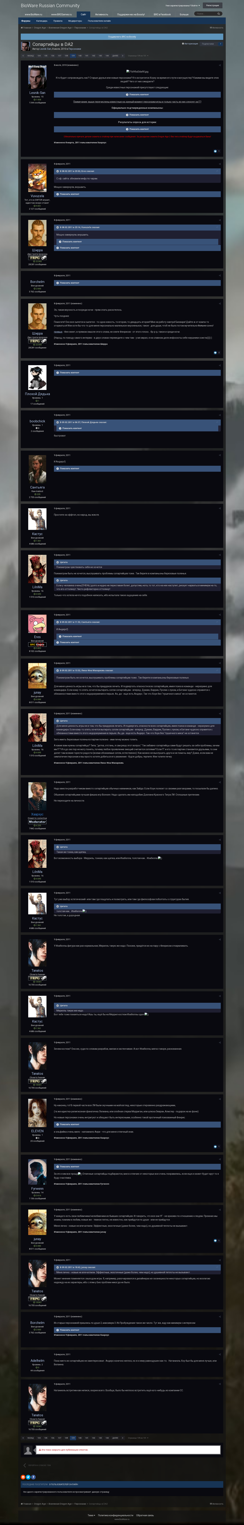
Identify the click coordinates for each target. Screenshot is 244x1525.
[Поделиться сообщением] (220, 65)
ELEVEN (37, 1131)
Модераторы (75, 21)
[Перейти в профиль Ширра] (37, 233)
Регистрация (212, 5)
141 (86, 56)
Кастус (37, 534)
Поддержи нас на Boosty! (131, 14)
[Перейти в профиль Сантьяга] (37, 469)
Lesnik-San (45, 49)
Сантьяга (37, 487)
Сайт (83, 14)
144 (107, 56)
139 (73, 56)
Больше (184, 14)
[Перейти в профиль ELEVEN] (37, 1113)
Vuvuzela (37, 196)
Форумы (25, 21)
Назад (31, 56)
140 (79, 56)
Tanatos (37, 971)
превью (58, 331)
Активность (101, 14)
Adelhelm (37, 1361)
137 (59, 56)
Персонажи (75, 49)
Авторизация (191, 43)
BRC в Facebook (162, 14)
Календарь (41, 21)
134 (39, 56)
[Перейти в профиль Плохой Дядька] (37, 377)
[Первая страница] (23, 56)
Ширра (37, 250)
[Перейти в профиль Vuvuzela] (37, 178)
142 (93, 56)
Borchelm (37, 282)
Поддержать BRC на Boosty (122, 36)
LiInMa (37, 587)
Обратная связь (145, 1515)
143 (100, 56)
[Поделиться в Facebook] (33, 1477)
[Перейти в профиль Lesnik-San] (25, 46)
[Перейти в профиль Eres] (37, 624)
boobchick (37, 421)
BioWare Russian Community (50, 5)
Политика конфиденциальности (115, 1515)
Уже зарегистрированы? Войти (182, 5)
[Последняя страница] (122, 56)
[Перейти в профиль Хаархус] (37, 796)
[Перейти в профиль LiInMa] (37, 569)
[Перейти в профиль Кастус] (37, 519)
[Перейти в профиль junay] (37, 675)
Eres (37, 637)
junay (37, 692)
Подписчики (208, 44)
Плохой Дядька (37, 394)
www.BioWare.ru (33, 14)
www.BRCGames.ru (61, 14)
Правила (57, 21)
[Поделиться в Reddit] (23, 1477)
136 (52, 56)
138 (66, 56)
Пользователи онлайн (99, 21)
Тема (91, 1515)
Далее (115, 56)
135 (45, 56)
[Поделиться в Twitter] (28, 1477)
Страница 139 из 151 (137, 56)
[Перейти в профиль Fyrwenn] (37, 1172)
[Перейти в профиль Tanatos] (37, 953)
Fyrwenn (37, 1189)
